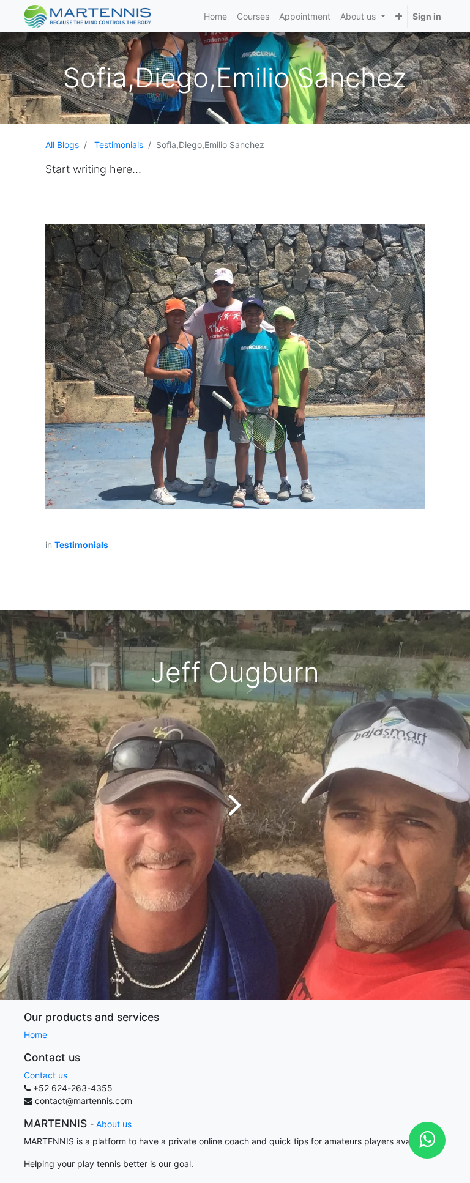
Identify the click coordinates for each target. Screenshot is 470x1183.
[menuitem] (215, 16)
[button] (398, 16)
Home (35, 1034)
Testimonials (118, 144)
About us (114, 1124)
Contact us (45, 1075)
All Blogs (62, 144)
